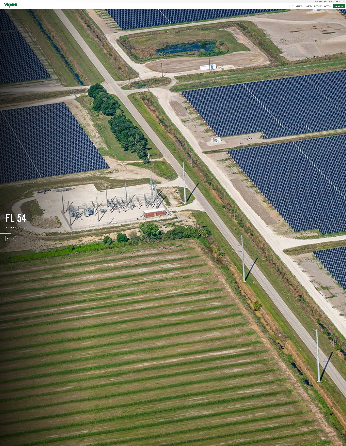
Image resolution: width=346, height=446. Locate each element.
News (331, 1)
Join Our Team (339, 6)
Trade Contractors (320, 1)
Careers (327, 6)
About (290, 6)
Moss (10, 5)
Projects (307, 6)
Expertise (317, 6)
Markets (298, 6)
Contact (338, 1)
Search (344, 1)
